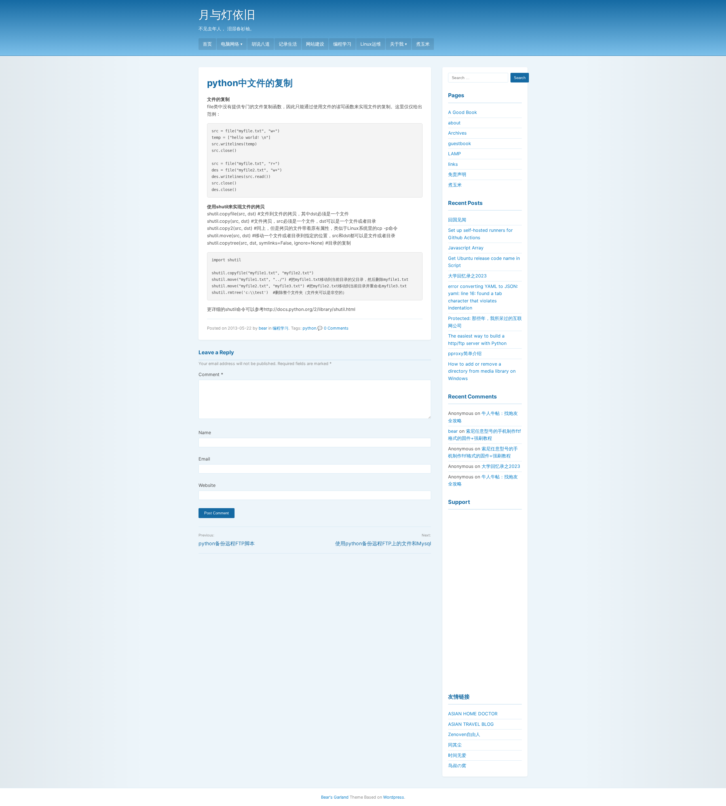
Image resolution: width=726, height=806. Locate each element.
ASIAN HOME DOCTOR (472, 713)
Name (205, 432)
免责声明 (457, 174)
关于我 (397, 44)
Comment (211, 374)
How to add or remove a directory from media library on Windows (482, 371)
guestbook (459, 143)
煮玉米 (423, 44)
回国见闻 (457, 219)
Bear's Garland (335, 797)
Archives (457, 133)
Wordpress (393, 797)
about (454, 123)
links (453, 164)
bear (263, 328)
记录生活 (288, 44)
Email (204, 459)
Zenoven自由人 (464, 734)
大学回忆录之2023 (467, 276)
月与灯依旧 (227, 15)
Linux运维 (370, 44)
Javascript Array (466, 248)
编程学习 (342, 44)
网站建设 (315, 44)
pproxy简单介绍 (465, 353)
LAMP (454, 153)
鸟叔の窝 (457, 765)
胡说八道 (261, 44)
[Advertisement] (485, 599)
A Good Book (462, 112)
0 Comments (336, 328)
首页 (207, 44)
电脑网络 (230, 44)
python (309, 328)
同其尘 (455, 745)
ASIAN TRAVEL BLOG (471, 724)
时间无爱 (457, 755)
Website (207, 485)
